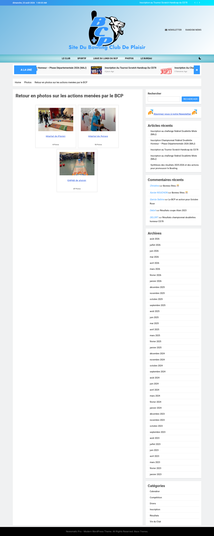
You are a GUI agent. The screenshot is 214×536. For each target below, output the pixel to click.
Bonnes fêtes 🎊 (171, 185)
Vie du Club (155, 521)
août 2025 (154, 311)
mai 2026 (154, 257)
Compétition (156, 497)
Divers (153, 503)
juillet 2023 (155, 444)
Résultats (154, 515)
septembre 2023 (157, 432)
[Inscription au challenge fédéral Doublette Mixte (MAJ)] (147, 71)
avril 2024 (154, 390)
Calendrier (155, 491)
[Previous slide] (195, 2)
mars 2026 (155, 269)
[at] (17, 30)
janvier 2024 (155, 408)
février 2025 (155, 341)
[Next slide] (199, 2)
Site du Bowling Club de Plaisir (107, 47)
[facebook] (13, 30)
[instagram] (15, 30)
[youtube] (20, 30)
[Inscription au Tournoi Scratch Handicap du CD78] (77, 71)
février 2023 (155, 468)
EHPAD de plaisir (77, 180)
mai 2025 (154, 323)
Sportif (81, 58)
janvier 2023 (155, 474)
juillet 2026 (155, 245)
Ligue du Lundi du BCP (105, 58)
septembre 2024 (157, 371)
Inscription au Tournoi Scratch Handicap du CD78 (163, 3)
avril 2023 (154, 456)
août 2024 (154, 377)
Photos (129, 58)
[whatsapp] (19, 30)
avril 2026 (154, 263)
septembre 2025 (157, 305)
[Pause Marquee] (197, 69)
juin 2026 (154, 251)
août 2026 (154, 239)
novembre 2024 (157, 359)
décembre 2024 (157, 353)
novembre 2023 (157, 420)
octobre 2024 (156, 365)
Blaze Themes (140, 531)
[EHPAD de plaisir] (77, 174)
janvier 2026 (155, 281)
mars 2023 (155, 462)
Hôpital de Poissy (98, 136)
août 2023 (154, 438)
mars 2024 (155, 395)
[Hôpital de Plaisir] (55, 130)
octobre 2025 (156, 299)
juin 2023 (154, 450)
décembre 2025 (157, 287)
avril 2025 (154, 329)
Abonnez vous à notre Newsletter (173, 114)
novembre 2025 (157, 293)
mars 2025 (155, 335)
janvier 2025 (155, 347)
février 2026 (155, 275)
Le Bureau (146, 58)
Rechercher (154, 93)
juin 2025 (154, 317)
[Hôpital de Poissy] (98, 130)
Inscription (155, 509)
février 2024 (155, 402)
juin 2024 (154, 383)
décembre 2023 (157, 414)
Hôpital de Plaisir (56, 136)
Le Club (66, 58)
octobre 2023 (156, 426)
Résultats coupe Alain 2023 (173, 210)
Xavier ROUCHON (159, 192)
